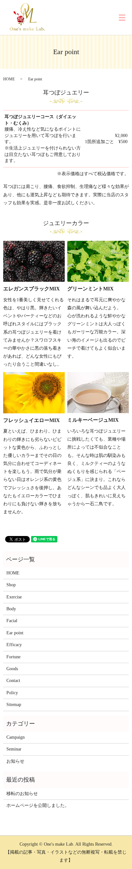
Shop (11, 584)
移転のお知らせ (22, 793)
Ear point (14, 632)
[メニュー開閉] (122, 17)
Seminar (13, 749)
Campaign (15, 737)
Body (11, 608)
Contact (13, 680)
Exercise (14, 597)
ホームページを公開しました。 (37, 805)
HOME (9, 79)
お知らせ (15, 761)
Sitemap (13, 704)
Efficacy (14, 644)
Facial (11, 620)
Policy (12, 692)
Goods (12, 668)
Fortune (13, 656)
